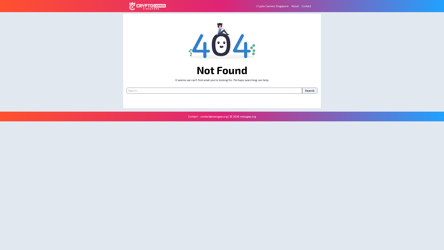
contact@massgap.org (214, 116)
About (295, 6)
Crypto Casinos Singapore (272, 6)
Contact (306, 6)
